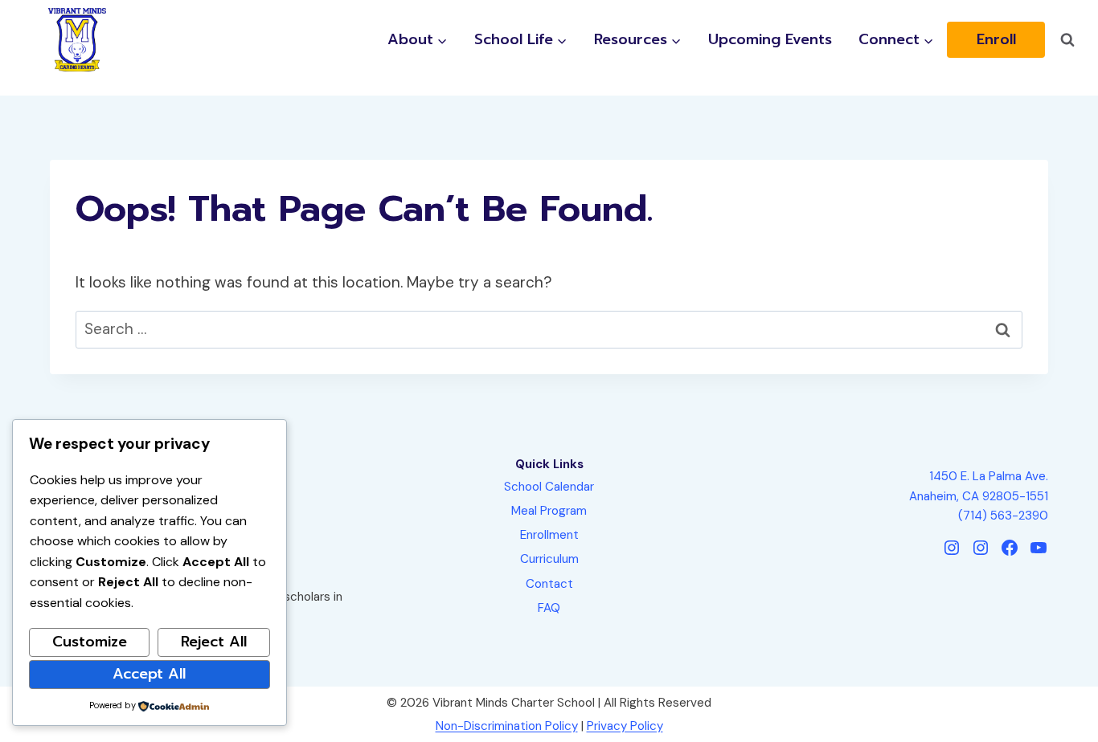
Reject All (214, 641)
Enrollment (549, 535)
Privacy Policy (625, 726)
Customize (89, 641)
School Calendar (549, 487)
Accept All (149, 673)
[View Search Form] (1067, 40)
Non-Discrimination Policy (507, 726)
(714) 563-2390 (1003, 516)
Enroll (996, 40)
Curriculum (549, 559)
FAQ (549, 608)
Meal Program (549, 511)
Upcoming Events (770, 40)
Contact (549, 584)
